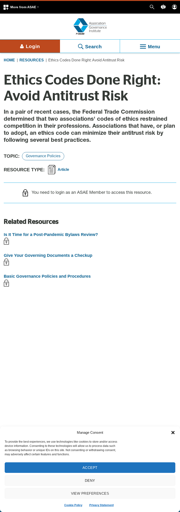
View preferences (90, 493)
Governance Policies (43, 156)
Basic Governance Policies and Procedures (47, 276)
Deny (90, 480)
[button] (21, 7)
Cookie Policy (73, 505)
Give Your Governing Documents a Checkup (48, 255)
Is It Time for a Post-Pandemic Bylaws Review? (51, 234)
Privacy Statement (101, 505)
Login (33, 46)
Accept (90, 468)
